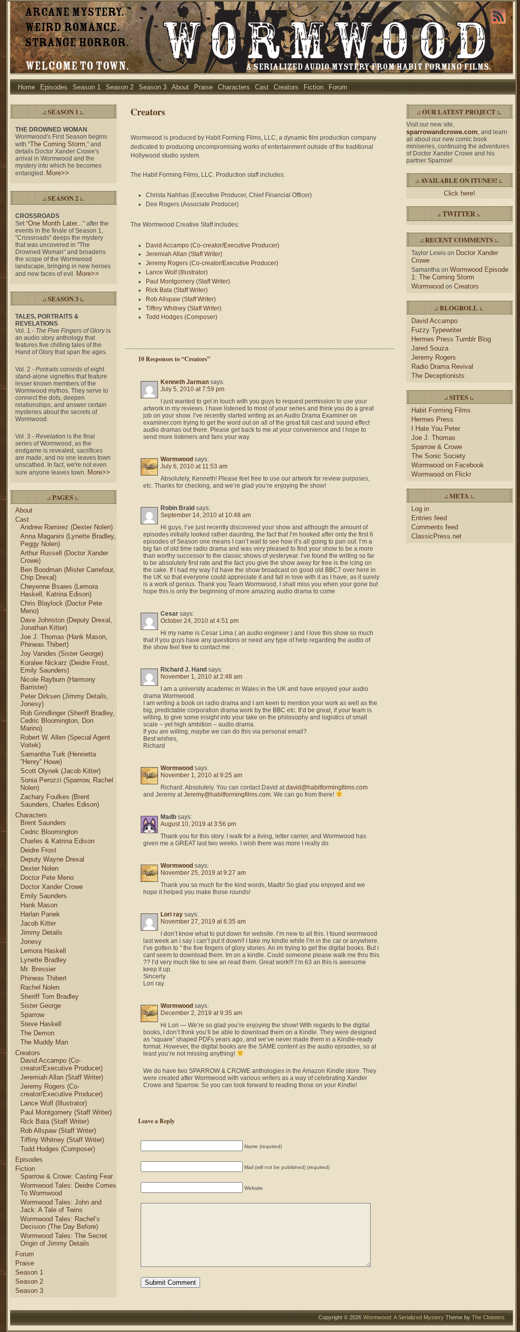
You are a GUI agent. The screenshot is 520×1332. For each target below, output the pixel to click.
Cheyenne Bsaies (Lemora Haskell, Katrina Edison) (59, 590)
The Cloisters (488, 1317)
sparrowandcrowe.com (442, 132)
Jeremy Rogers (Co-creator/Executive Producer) (61, 1090)
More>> (57, 173)
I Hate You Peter (435, 428)
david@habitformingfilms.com (327, 787)
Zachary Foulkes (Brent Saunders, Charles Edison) (59, 800)
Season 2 (120, 87)
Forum (338, 87)
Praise (203, 87)
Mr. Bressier (38, 969)
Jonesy (31, 941)
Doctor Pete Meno (47, 877)
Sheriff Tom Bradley (49, 996)
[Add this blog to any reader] (498, 23)
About (180, 87)
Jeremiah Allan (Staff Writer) (61, 1077)
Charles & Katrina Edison (57, 841)
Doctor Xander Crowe (51, 887)
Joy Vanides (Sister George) (61, 653)
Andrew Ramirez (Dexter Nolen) (66, 527)
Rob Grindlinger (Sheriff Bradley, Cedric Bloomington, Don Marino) (67, 720)
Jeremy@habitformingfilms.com (227, 794)
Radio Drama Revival (442, 366)
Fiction (313, 87)
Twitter (458, 213)
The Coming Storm (57, 144)
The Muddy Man (44, 1042)
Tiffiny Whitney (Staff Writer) (62, 1140)
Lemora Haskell (43, 951)
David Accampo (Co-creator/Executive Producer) (61, 1064)
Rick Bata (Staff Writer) (54, 1121)
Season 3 (153, 87)
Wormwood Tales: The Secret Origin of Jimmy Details (63, 1239)
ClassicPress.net (436, 536)
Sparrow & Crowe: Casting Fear (66, 1176)
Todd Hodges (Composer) (57, 1149)
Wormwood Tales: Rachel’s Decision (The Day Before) (60, 1222)
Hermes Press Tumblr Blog (451, 339)
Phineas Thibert (43, 978)
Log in (420, 509)
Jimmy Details (41, 932)
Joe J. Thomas (433, 437)
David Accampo (434, 321)
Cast (262, 87)
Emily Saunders (43, 896)
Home (26, 87)
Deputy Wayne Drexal (52, 859)
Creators (286, 87)
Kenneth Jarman (184, 382)
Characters (234, 87)
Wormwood (176, 459)
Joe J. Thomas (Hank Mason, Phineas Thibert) (64, 640)
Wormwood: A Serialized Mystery (403, 1317)
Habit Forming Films (441, 410)
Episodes (54, 87)
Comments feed (434, 527)
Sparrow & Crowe (436, 447)
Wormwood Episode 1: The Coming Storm (459, 273)
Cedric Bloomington (49, 832)
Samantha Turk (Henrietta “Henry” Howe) (58, 758)
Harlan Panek (40, 914)
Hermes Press (432, 419)
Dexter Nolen (39, 868)
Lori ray (171, 914)
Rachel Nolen (39, 987)
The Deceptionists (438, 375)
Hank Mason (38, 905)
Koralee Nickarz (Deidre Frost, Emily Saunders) (64, 666)
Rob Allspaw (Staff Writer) (58, 1130)
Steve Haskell (40, 1024)
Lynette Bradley (43, 960)
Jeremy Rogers (433, 357)
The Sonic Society (438, 456)
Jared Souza (429, 348)
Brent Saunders (43, 823)
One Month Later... (55, 223)
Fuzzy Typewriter (436, 330)
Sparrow (32, 1015)
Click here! (459, 193)
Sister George (40, 1005)
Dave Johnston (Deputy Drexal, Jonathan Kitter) (66, 623)
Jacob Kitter (38, 923)
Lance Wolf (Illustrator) (53, 1103)
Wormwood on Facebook (447, 465)
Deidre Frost (38, 850)
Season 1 (87, 87)
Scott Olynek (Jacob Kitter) (60, 771)
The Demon (37, 1033)
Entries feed (429, 518)
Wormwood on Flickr (441, 474)
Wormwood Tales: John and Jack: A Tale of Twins (61, 1206)
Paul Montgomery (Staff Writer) (66, 1112)
